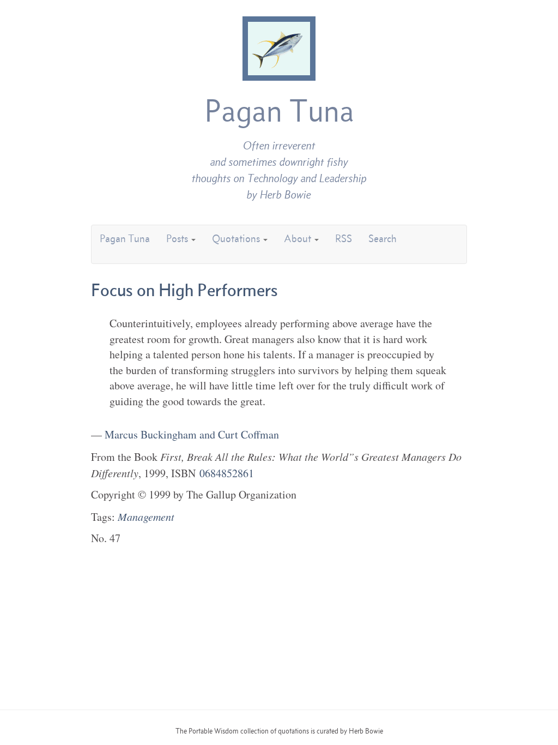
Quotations (237, 238)
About (298, 238)
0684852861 (226, 473)
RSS (343, 238)
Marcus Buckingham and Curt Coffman (192, 434)
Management (146, 516)
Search (382, 238)
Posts (178, 238)
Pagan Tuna (279, 111)
